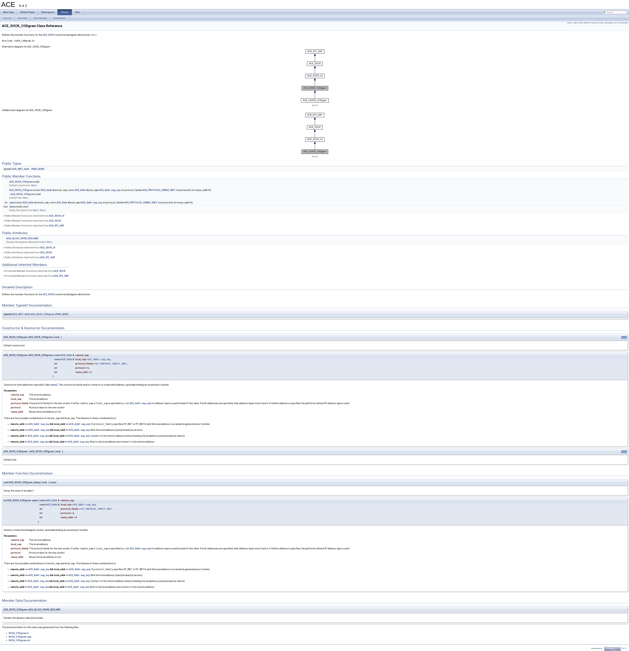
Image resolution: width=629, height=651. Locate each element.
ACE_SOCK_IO (56, 215)
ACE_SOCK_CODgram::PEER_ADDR (49, 314)
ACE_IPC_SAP (56, 225)
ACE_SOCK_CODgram (21, 181)
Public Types (572, 23)
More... (94, 35)
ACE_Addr (46, 190)
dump (12, 206)
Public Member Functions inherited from (34, 215)
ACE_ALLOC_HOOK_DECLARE (22, 238)
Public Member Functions (588, 23)
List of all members (620, 23)
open (12, 202)
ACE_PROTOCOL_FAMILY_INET (159, 190)
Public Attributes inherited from (29, 247)
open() (53, 384)
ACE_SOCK (48, 35)
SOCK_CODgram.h (19, 633)
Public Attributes (605, 23)
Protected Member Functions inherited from (35, 271)
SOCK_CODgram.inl (19, 640)
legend (315, 105)
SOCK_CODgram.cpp (20, 636)
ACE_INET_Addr (20, 169)
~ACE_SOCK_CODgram (21, 194)
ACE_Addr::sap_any (109, 190)
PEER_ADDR (37, 169)
